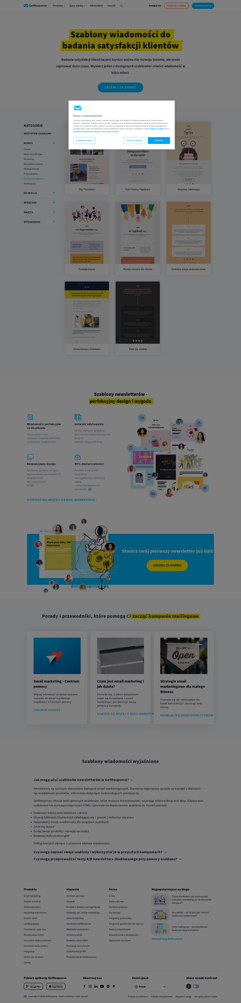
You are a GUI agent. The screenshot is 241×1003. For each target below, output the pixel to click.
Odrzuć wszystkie (134, 140)
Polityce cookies (157, 129)
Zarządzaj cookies (84, 140)
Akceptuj (159, 140)
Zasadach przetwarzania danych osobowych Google (96, 131)
